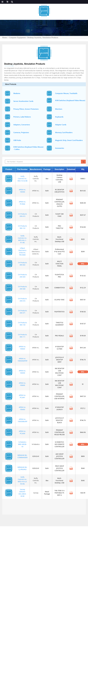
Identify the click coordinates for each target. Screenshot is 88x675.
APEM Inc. (35, 191)
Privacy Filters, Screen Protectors (26, 109)
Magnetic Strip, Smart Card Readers (69, 140)
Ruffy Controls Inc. (36, 178)
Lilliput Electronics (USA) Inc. (36, 251)
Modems (16, 93)
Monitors (58, 109)
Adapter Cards (60, 125)
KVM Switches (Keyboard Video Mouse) (70, 100)
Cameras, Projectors (21, 132)
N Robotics (36, 444)
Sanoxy (35, 493)
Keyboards (59, 117)
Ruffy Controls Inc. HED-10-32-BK (22, 178)
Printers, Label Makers (22, 117)
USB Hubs (17, 140)
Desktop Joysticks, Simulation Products (42, 37)
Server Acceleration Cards (23, 101)
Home (4, 37)
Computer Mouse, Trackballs (66, 93)
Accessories (59, 148)
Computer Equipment (17, 37)
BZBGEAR (35, 456)
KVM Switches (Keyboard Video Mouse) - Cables (28, 148)
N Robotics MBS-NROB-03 (22, 444)
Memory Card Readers (63, 132)
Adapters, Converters (21, 125)
